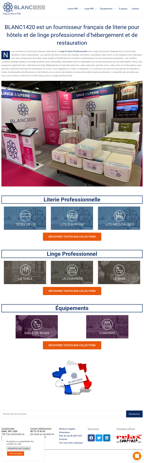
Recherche (134, 414)
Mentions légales (67, 429)
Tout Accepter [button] (15, 453)
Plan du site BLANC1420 (70, 436)
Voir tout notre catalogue (71, 443)
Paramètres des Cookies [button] (18, 448)
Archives (63, 439)
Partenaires (64, 432)
